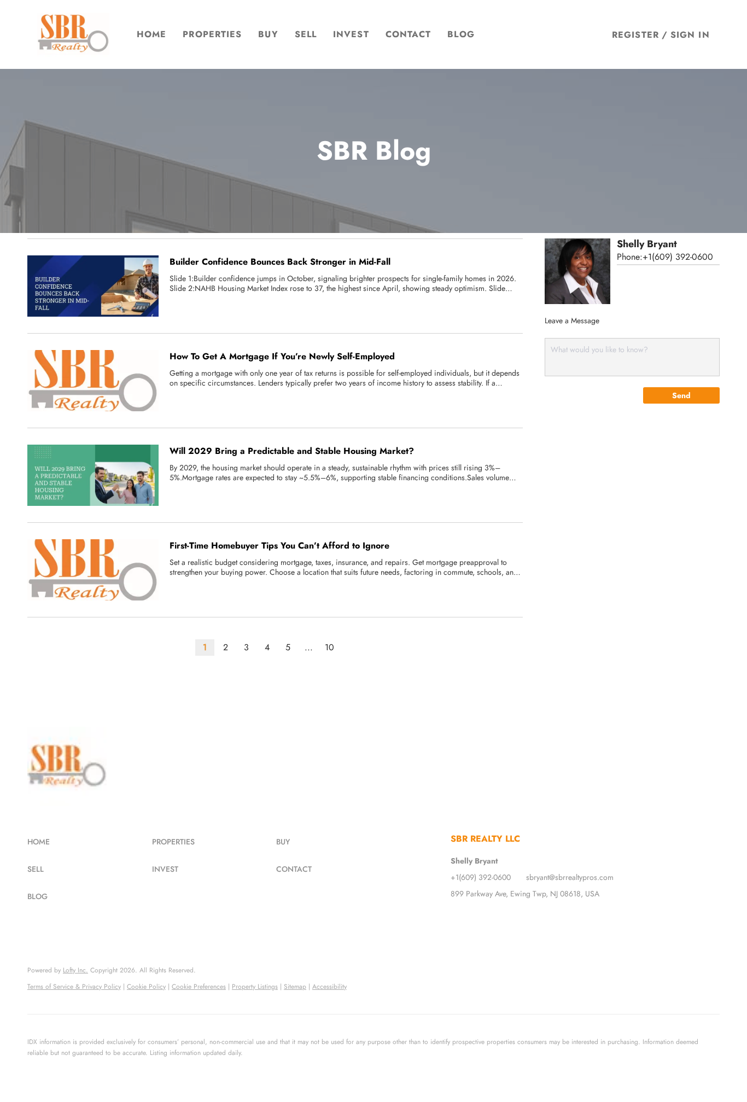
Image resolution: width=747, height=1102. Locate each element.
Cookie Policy (146, 987)
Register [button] (635, 34)
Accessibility (329, 987)
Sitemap (295, 987)
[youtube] (524, 918)
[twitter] (480, 918)
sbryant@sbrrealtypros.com (570, 877)
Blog (460, 34)
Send (681, 395)
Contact (408, 34)
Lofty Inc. (75, 970)
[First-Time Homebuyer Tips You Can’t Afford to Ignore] (93, 569)
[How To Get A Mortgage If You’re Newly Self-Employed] (93, 380)
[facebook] (459, 918)
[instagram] (502, 918)
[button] (73, 34)
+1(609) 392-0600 (678, 256)
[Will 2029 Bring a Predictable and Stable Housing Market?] (93, 475)
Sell (306, 34)
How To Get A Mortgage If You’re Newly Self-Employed (282, 356)
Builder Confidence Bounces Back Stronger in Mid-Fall (280, 261)
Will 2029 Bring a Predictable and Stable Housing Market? (292, 451)
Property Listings (255, 987)
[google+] (546, 918)
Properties (212, 34)
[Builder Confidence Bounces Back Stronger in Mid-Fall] (93, 286)
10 (329, 647)
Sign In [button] (690, 34)
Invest (351, 34)
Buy (268, 34)
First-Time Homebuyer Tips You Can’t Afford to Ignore (279, 545)
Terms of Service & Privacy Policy (74, 987)
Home (151, 34)
